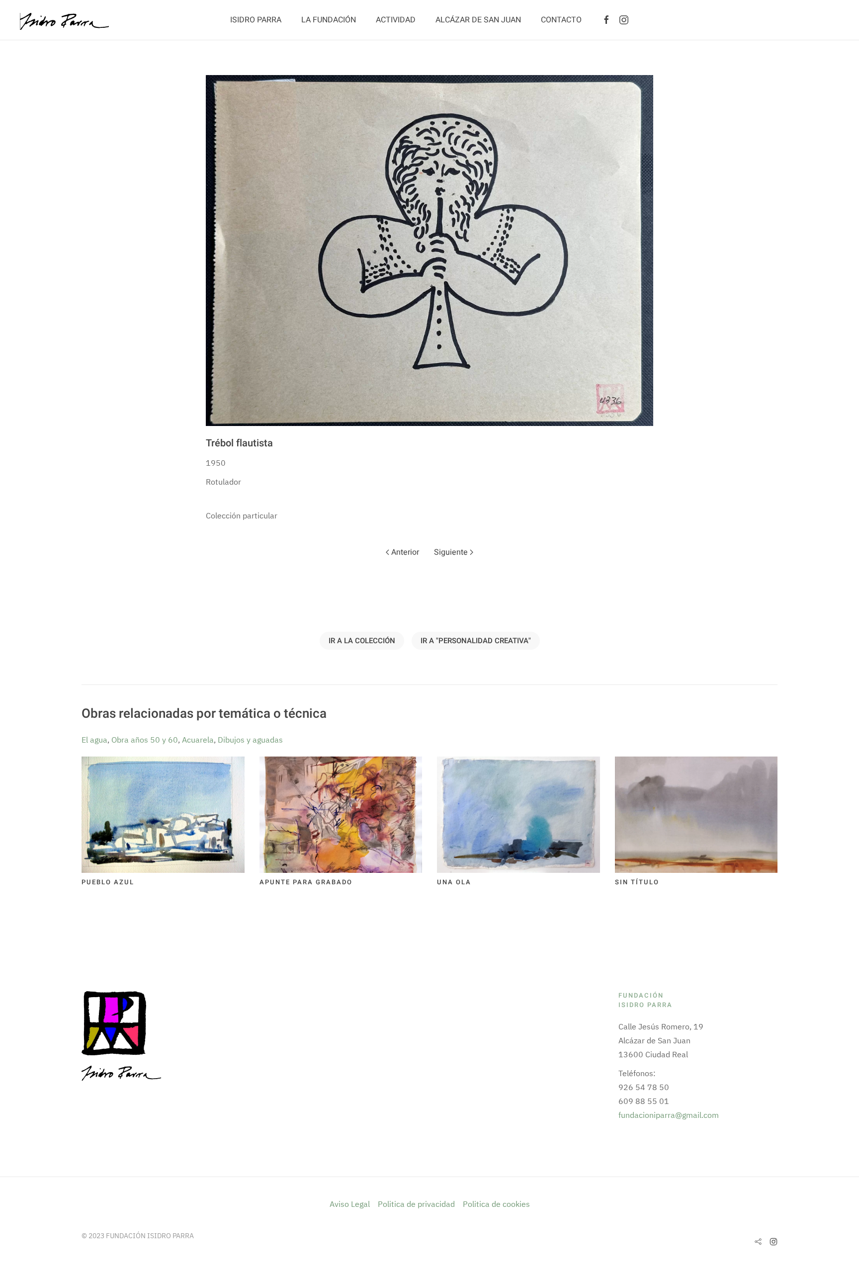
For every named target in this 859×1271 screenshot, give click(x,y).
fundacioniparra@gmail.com (668, 1115)
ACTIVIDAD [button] (396, 20)
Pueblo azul (108, 882)
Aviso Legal (351, 1204)
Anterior (404, 552)
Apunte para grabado (305, 882)
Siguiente (452, 552)
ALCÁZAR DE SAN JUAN (478, 20)
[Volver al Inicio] (64, 20)
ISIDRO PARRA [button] (255, 20)
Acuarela (198, 740)
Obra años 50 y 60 (144, 740)
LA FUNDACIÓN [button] (328, 20)
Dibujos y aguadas (250, 740)
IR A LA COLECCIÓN (362, 640)
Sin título (637, 882)
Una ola (454, 882)
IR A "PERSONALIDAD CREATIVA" (476, 640)
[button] (429, 250)
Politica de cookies (496, 1204)
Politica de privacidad (416, 1204)
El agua (94, 740)
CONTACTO (561, 20)
